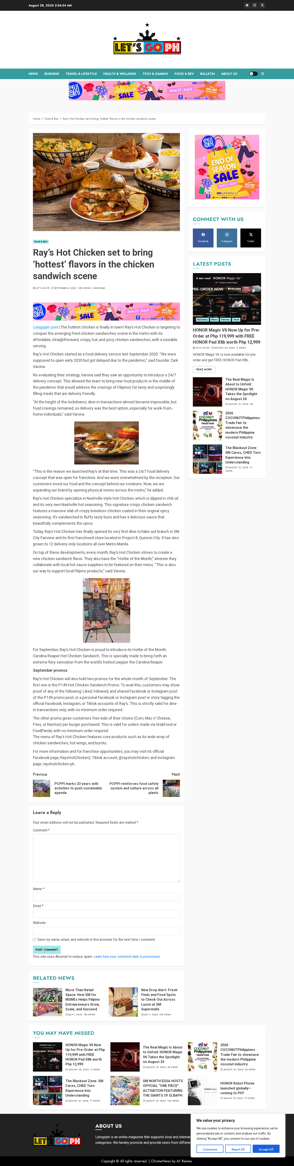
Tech (236, 319)
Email (38, 906)
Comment (41, 830)
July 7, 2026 (75, 1014)
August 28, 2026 (224, 347)
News (33, 74)
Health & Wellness (119, 74)
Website (39, 923)
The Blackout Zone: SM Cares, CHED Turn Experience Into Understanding (242, 455)
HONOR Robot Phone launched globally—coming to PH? (237, 1088)
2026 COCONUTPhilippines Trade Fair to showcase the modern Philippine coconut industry (239, 1054)
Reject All (238, 1149)
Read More (204, 369)
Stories (225, 319)
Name (38, 889)
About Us (229, 74)
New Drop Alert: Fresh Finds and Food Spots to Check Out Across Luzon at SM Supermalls (159, 999)
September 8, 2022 (65, 288)
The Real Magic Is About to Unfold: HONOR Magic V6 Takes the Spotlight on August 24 (241, 389)
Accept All (266, 1149)
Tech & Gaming (155, 74)
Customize (210, 1149)
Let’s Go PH (43, 288)
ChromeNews (161, 1161)
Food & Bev (184, 74)
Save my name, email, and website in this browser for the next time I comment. (96, 939)
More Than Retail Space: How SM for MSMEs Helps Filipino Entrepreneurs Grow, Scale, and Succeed (82, 999)
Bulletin (207, 74)
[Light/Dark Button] (253, 74)
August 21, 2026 (238, 404)
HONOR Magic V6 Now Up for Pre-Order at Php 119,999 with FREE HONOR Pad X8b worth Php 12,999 (226, 336)
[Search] (262, 74)
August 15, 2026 (233, 1098)
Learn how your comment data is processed (126, 957)
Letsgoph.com (45, 327)
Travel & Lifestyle (81, 74)
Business (51, 74)
